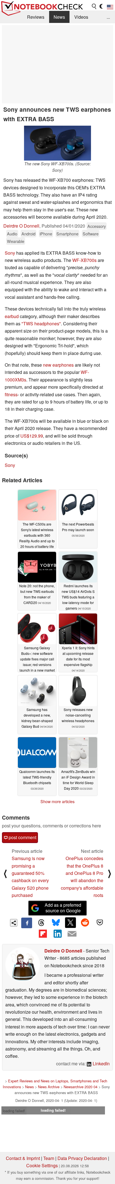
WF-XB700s (84, 260)
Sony (10, 253)
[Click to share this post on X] (70, 922)
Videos (81, 17)
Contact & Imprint (23, 1158)
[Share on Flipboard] (42, 933)
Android (28, 234)
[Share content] (14, 923)
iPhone (46, 234)
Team (48, 1158)
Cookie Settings (42, 1165)
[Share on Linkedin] (57, 933)
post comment (22, 837)
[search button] (94, 6)
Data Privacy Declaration (82, 1158)
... (108, 17)
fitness (11, 394)
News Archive (48, 1086)
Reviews (35, 17)
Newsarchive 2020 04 (80, 1086)
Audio (12, 234)
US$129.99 (31, 436)
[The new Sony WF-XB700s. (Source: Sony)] (57, 143)
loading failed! (14, 1110)
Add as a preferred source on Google (63, 908)
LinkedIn (101, 1063)
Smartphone (67, 234)
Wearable (15, 241)
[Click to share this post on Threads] (41, 923)
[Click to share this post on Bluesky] (56, 923)
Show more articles (57, 801)
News (59, 17)
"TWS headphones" (41, 323)
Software (91, 234)
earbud (12, 316)
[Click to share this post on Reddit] (85, 922)
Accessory (96, 226)
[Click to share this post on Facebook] (26, 923)
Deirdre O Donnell (21, 226)
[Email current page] (72, 934)
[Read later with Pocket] (99, 922)
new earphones (58, 365)
